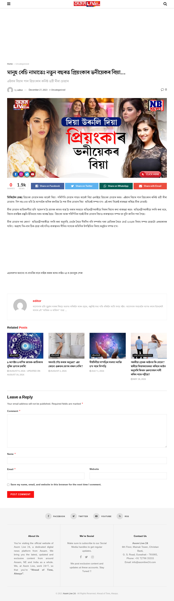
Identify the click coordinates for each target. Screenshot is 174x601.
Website (94, 469)
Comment (14, 411)
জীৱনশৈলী (14, 355)
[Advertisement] (87, 37)
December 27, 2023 (38, 89)
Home (10, 64)
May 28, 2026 (139, 379)
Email (11, 469)
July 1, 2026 (97, 371)
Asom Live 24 (69, 593)
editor (20, 89)
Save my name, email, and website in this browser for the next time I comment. (56, 484)
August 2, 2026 (58, 371)
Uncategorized (22, 64)
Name (11, 454)
